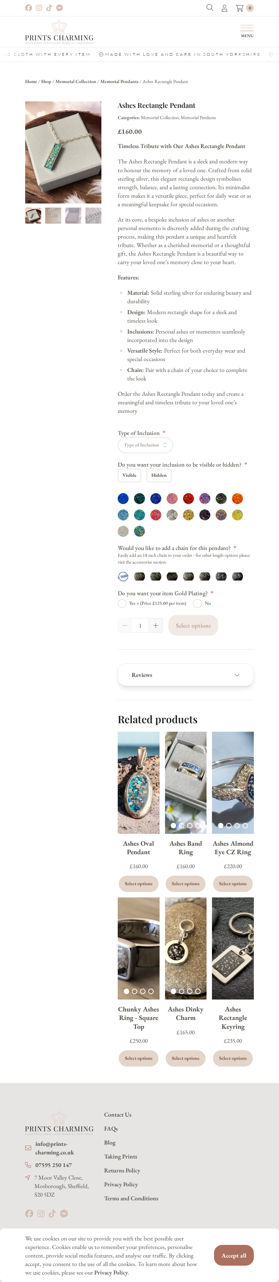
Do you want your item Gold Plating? (166, 593)
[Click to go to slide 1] (173, 825)
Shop (46, 81)
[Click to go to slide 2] (181, 825)
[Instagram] (39, 8)
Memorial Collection (75, 81)
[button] (210, 8)
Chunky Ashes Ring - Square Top (138, 1018)
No (208, 603)
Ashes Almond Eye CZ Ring (233, 847)
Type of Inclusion (142, 432)
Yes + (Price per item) (157, 603)
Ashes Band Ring (185, 847)
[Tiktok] (49, 8)
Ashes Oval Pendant (138, 847)
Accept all (233, 1255)
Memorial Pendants (119, 81)
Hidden (159, 475)
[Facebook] (28, 8)
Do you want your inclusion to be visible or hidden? (182, 464)
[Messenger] (59, 8)
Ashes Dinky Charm (185, 1013)
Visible (129, 475)
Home (31, 81)
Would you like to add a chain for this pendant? (177, 547)
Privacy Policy (111, 1272)
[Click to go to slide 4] (198, 825)
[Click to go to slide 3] (190, 825)
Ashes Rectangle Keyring (233, 1018)
